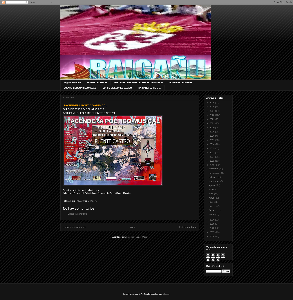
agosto (212, 185)
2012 (212, 161)
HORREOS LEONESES (180, 82)
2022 (212, 119)
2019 (212, 131)
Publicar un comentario (77, 214)
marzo (212, 206)
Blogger (166, 294)
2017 (212, 140)
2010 (212, 220)
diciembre (214, 168)
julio (211, 189)
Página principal (72, 82)
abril (211, 202)
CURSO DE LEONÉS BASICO (117, 88)
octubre (213, 177)
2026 (212, 102)
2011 (212, 165)
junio (211, 193)
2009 (212, 224)
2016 (212, 144)
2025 (212, 106)
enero (212, 214)
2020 (212, 127)
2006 (212, 236)
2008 (212, 228)
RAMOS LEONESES (97, 82)
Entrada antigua (188, 227)
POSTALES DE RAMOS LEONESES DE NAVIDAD (138, 82)
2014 (212, 152)
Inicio (133, 227)
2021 (212, 123)
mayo (212, 198)
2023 (212, 115)
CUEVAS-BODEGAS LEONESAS (80, 88)
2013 (212, 156)
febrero (213, 210)
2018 (212, 136)
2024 (212, 111)
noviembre (214, 173)
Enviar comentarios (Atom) (136, 237)
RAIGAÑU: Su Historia (149, 88)
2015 (212, 148)
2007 (212, 232)
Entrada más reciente (74, 227)
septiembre (214, 181)
